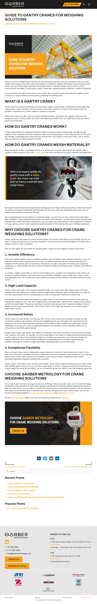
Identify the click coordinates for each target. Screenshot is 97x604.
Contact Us (13, 559)
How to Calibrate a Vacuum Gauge (21, 490)
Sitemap (37, 597)
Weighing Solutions (17, 566)
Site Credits (9, 597)
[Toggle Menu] (89, 4)
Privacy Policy (67, 597)
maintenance (49, 393)
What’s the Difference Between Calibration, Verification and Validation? (36, 497)
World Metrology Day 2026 (18, 494)
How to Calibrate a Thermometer (21, 483)
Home (7, 24)
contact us (65, 398)
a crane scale (39, 152)
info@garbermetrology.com (19, 553)
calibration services (66, 393)
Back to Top (86, 597)
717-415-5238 (72, 4)
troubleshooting (36, 393)
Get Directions (54, 544)
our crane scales (17, 398)
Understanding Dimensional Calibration (23, 487)
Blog (13, 24)
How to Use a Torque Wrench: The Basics (23, 508)
